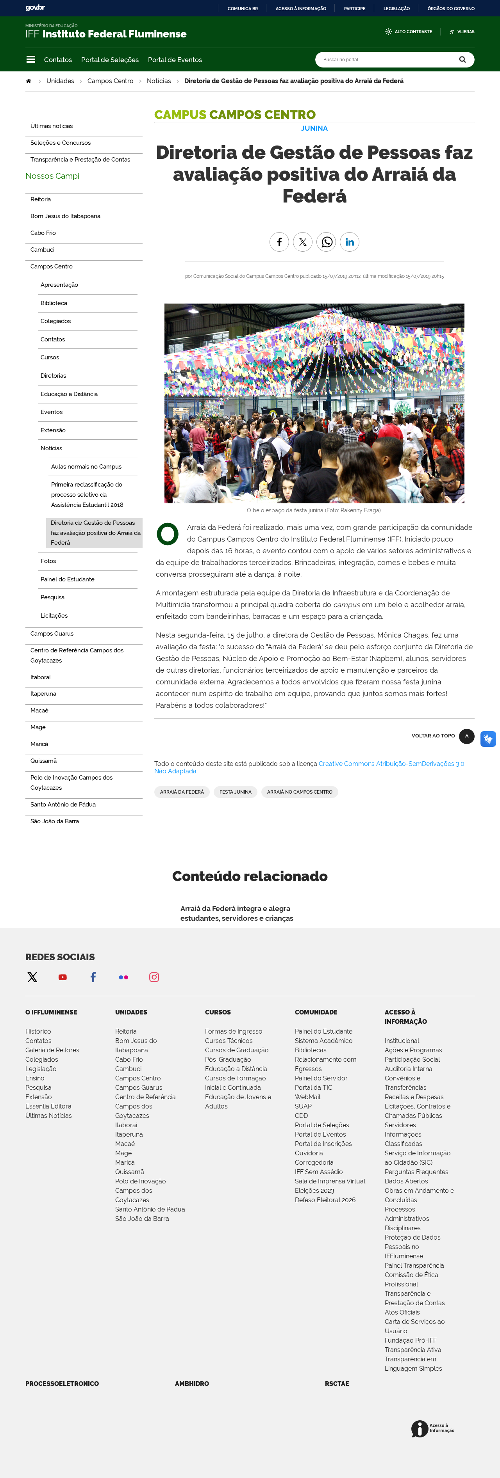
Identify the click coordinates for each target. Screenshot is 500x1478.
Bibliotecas (311, 1050)
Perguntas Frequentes (416, 1172)
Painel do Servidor (321, 1078)
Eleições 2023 (314, 1190)
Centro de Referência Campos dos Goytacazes (145, 1106)
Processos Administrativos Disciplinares (407, 1219)
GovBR (35, 8)
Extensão (38, 1097)
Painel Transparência (414, 1265)
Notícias (159, 81)
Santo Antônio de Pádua (150, 1209)
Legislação (397, 8)
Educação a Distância (236, 1069)
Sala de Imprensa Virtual (330, 1181)
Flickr (123, 976)
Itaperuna (129, 1134)
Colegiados (41, 1059)
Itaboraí (126, 1125)
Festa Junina (236, 792)
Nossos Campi (52, 176)
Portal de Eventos (175, 60)
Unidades (60, 81)
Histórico (38, 1031)
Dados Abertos (406, 1181)
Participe (355, 8)
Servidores (400, 1125)
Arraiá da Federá (182, 792)
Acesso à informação (301, 8)
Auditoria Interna (408, 1069)
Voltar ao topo (433, 736)
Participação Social (412, 1059)
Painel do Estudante (323, 1031)
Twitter (32, 976)
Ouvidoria (309, 1153)
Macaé (125, 1144)
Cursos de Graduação (237, 1050)
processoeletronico (62, 1383)
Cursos (218, 1012)
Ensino (35, 1078)
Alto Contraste (413, 31)
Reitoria (126, 1031)
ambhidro (192, 1383)
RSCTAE (337, 1383)
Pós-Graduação (228, 1059)
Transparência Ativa (413, 1350)
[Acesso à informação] (434, 1429)
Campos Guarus (138, 1087)
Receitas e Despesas (414, 1097)
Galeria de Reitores (52, 1050)
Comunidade (316, 1012)
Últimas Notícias (48, 1115)
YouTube (62, 976)
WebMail (307, 1097)
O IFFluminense (51, 1012)
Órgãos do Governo (451, 8)
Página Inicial (29, 81)
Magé (123, 1153)
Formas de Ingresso (233, 1031)
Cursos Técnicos (229, 1041)
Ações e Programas (413, 1050)
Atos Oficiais (402, 1312)
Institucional (402, 1041)
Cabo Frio (129, 1059)
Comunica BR (243, 8)
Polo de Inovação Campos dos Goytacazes (140, 1191)
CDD (301, 1115)
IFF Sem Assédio (319, 1172)
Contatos (58, 60)
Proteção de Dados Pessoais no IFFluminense (413, 1247)
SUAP (303, 1106)
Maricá (125, 1162)
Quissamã (129, 1172)
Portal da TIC (313, 1087)
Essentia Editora (48, 1106)
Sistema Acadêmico (324, 1041)
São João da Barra (142, 1218)
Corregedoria (314, 1162)
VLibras (466, 31)
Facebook (93, 976)
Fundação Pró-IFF (411, 1340)
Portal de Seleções (110, 60)
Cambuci (128, 1069)
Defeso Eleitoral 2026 (325, 1200)
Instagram (154, 976)
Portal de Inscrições (323, 1144)
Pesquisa (38, 1087)
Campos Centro (111, 81)
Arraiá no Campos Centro (299, 792)
